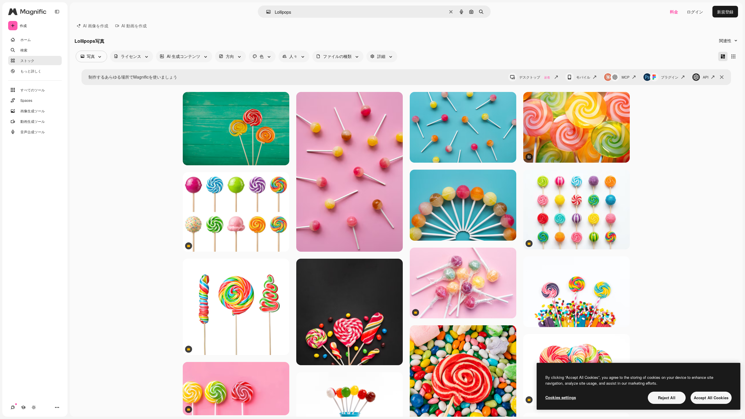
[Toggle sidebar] (57, 11)
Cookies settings (560, 397)
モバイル (583, 76)
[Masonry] (723, 56)
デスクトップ (534, 76)
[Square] (733, 56)
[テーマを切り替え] (33, 407)
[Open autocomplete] (266, 12)
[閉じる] (721, 77)
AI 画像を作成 (95, 26)
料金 (674, 12)
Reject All (666, 397)
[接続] (12, 407)
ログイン (695, 12)
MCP (625, 76)
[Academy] (23, 407)
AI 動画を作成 (134, 26)
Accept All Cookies (711, 397)
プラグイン (669, 76)
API (705, 76)
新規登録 (725, 12)
